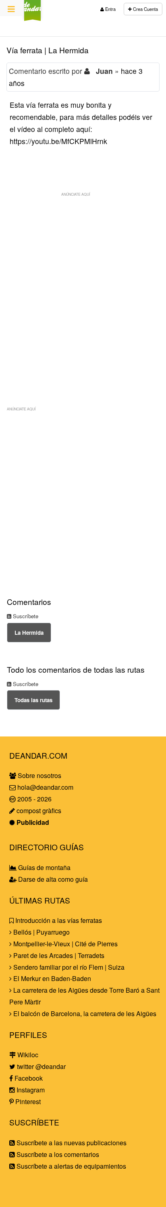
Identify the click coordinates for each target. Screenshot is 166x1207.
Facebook (28, 1078)
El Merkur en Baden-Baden (51, 978)
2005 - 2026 (34, 798)
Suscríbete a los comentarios (57, 1154)
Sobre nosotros (38, 775)
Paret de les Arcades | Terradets (58, 955)
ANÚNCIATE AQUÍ (75, 194)
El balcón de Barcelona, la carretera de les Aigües (84, 1013)
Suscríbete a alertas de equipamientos (70, 1166)
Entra (110, 9)
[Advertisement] (83, 284)
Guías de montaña (44, 867)
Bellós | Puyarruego (41, 932)
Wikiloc (27, 1054)
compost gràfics (38, 810)
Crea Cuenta (145, 9)
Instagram (30, 1089)
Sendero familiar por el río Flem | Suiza (68, 967)
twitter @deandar (40, 1066)
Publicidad (32, 822)
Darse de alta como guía (52, 879)
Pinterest (27, 1101)
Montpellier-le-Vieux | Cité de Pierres (65, 943)
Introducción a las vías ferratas (58, 920)
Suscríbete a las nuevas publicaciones (71, 1142)
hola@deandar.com (45, 787)
